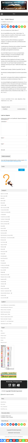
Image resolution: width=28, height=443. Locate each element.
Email (2, 143)
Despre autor (3, 335)
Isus (8, 100)
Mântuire (2, 246)
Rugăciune (3, 279)
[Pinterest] (13, 26)
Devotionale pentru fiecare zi (7, 307)
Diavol (2, 226)
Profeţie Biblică (4, 267)
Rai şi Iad (2, 269)
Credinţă (2, 214)
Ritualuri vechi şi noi (5, 276)
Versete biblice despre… (6, 293)
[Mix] (19, 26)
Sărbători (3, 283)
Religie (2, 272)
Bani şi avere (3, 196)
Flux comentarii (4, 406)
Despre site (3, 337)
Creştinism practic (4, 216)
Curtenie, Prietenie (4, 219)
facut (24, 98)
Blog (2, 330)
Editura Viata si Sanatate (6, 309)
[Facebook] (2, 26)
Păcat (2, 260)
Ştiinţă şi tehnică (4, 288)
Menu (14, 13)
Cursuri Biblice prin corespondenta (8, 305)
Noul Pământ (3, 258)
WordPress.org (4, 408)
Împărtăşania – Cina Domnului (7, 237)
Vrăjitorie (3, 295)
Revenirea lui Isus (4, 274)
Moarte (2, 253)
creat (16, 98)
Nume (2, 137)
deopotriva (20, 98)
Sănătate (2, 281)
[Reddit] (8, 26)
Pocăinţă (2, 263)
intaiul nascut (4, 100)
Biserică (2, 200)
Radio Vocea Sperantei (5, 312)
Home (2, 340)
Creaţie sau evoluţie (5, 212)
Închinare (2, 239)
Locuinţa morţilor (21, 109)
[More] (24, 26)
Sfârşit (2, 286)
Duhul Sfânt (3, 230)
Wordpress (20, 436)
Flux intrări (3, 404)
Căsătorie (3, 205)
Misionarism (3, 251)
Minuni (2, 249)
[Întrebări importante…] (14, 9)
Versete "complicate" (5, 290)
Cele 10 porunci (4, 207)
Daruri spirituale (4, 221)
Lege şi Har (3, 244)
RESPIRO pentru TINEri (5, 314)
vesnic (11, 100)
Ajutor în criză (3, 193)
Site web (3, 149)
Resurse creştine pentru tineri (7, 316)
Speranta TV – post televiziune (7, 321)
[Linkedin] (11, 26)
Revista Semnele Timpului (6, 318)
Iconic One (7, 436)
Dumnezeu (3, 232)
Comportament (4, 209)
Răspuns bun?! (4, 342)
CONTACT (3, 333)
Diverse (2, 228)
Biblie (2, 198)
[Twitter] (5, 26)
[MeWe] (16, 26)
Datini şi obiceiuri (4, 223)
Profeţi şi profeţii (4, 265)
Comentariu (4, 121)
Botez (2, 202)
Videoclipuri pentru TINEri (6, 323)
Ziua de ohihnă (4, 297)
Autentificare (3, 402)
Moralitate (3, 256)
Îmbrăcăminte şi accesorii (6, 235)
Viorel (4, 21)
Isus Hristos (8, 98)
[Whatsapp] (22, 26)
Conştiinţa (4, 109)
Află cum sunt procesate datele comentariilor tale (14, 161)
